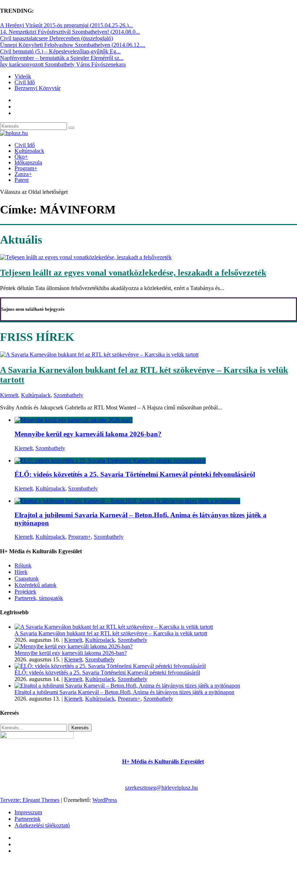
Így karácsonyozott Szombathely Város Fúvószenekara (63, 64)
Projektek (25, 591)
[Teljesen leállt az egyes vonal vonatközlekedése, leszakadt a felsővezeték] (86, 257)
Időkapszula (28, 162)
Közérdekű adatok (35, 585)
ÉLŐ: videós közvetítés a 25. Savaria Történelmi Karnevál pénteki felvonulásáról (134, 474)
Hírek (21, 572)
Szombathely (68, 395)
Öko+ (21, 157)
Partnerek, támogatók (38, 598)
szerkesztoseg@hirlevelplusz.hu (161, 788)
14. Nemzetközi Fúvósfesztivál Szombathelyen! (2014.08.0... (70, 32)
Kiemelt (9, 395)
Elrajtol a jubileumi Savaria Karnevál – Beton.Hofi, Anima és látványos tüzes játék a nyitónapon (124, 692)
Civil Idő (24, 82)
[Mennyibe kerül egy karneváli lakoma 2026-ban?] (73, 420)
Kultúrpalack (29, 151)
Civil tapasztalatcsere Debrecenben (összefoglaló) (56, 38)
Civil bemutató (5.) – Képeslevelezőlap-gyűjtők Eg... (60, 51)
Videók (22, 76)
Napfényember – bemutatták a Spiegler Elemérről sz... (62, 58)
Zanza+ (23, 174)
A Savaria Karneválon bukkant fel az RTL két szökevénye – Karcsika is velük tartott (110, 633)
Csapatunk (26, 578)
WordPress (104, 800)
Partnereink (27, 819)
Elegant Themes (40, 800)
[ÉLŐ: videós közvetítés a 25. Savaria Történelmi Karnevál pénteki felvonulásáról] (110, 460)
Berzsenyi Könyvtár (37, 88)
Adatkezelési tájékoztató (42, 825)
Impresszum (28, 812)
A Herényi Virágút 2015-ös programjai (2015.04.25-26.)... (66, 25)
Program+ (25, 168)
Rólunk (23, 565)
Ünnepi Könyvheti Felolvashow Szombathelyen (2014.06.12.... (72, 45)
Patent (21, 180)
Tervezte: (11, 800)
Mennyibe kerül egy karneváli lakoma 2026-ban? (88, 434)
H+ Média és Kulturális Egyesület (163, 761)
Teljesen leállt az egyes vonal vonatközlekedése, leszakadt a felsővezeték (133, 272)
